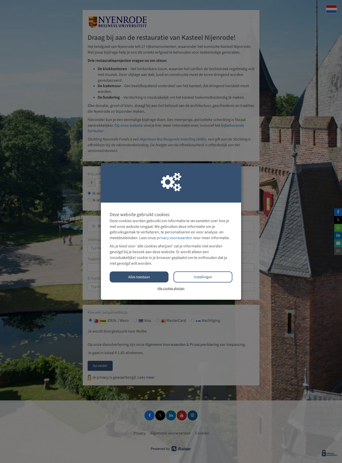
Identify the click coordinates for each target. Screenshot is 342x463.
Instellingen (203, 277)
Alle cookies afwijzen (171, 288)
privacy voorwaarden (174, 238)
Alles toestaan (139, 277)
